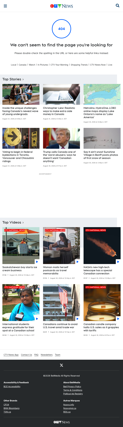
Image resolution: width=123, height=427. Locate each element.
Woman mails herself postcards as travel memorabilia (55, 270)
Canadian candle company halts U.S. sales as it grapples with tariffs (101, 327)
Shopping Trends (79, 64)
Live (110, 64)
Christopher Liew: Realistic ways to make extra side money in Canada (59, 111)
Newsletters (46, 354)
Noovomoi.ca (69, 408)
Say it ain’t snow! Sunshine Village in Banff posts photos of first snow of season (101, 155)
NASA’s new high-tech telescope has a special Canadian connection (98, 270)
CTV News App (11, 354)
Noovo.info (68, 404)
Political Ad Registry (73, 393)
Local (13, 64)
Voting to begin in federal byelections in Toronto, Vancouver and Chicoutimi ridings (18, 157)
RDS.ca (66, 412)
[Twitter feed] (61, 365)
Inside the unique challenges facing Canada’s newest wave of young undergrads (20, 111)
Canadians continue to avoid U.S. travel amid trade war (60, 326)
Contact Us (26, 354)
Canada (22, 64)
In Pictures (43, 64)
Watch (32, 64)
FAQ (36, 354)
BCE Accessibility (12, 386)
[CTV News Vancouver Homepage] (61, 6)
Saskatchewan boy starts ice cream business (19, 269)
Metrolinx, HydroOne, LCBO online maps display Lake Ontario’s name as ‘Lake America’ (100, 113)
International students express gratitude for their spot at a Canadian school (18, 327)
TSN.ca (7, 412)
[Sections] (5, 6)
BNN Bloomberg (12, 408)
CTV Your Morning (59, 64)
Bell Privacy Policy (72, 386)
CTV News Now (98, 64)
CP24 (6, 404)
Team (57, 354)
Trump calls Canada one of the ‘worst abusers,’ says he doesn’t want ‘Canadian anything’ (59, 157)
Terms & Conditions (72, 390)
